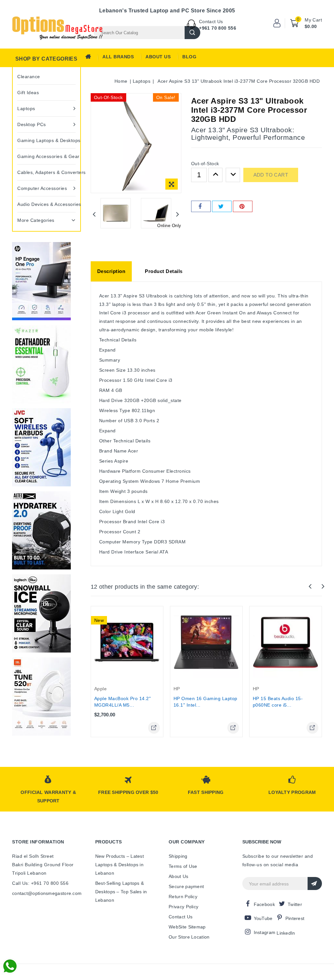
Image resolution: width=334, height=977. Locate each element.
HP (177, 688)
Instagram (265, 932)
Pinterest (295, 918)
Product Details (164, 271)
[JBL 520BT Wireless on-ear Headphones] (41, 696)
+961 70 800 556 (217, 28)
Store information (38, 841)
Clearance (28, 76)
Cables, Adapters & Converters (46, 172)
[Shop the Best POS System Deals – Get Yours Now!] (41, 281)
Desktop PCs (31, 124)
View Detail (154, 728)
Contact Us (180, 916)
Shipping (178, 856)
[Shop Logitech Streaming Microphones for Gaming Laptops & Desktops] (41, 613)
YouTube (263, 918)
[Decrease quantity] (233, 175)
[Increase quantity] (215, 175)
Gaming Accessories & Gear (46, 156)
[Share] (200, 206)
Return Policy (183, 896)
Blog (189, 56)
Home (90, 58)
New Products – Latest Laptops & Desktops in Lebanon (119, 865)
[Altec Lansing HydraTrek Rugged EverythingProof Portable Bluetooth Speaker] (41, 530)
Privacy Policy (183, 906)
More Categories (35, 220)
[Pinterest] (242, 206)
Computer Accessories (42, 188)
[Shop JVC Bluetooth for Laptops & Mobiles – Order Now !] (41, 447)
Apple (100, 688)
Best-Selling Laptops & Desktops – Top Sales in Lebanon (121, 892)
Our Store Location (189, 937)
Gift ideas (28, 92)
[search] (192, 32)
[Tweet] (221, 206)
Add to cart (270, 175)
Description (111, 271)
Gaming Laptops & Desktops (46, 140)
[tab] (111, 271)
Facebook (264, 904)
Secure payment (186, 886)
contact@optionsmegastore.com (47, 893)
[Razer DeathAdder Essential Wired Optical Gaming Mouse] (41, 364)
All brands (118, 56)
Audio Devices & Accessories (46, 204)
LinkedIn (286, 933)
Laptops (26, 108)
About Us (158, 56)
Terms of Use (183, 866)
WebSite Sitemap (187, 926)
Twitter (295, 904)
